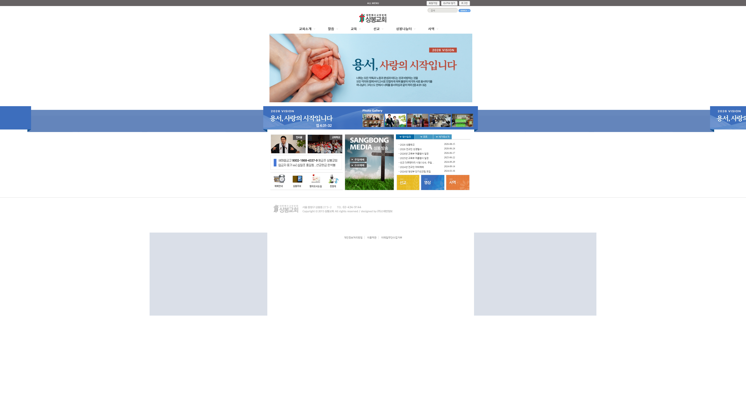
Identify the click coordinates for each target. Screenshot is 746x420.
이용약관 (371, 237)
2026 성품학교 (407, 144)
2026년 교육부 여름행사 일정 (414, 153)
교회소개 (305, 29)
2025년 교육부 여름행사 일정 (414, 158)
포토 (425, 136)
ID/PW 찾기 (449, 3)
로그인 (464, 3)
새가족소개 (443, 136)
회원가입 (433, 3)
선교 (376, 29)
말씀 (331, 29)
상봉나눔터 (404, 29)
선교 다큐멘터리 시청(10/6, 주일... (417, 162)
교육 (354, 29)
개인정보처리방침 (353, 237)
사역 (431, 29)
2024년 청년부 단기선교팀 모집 (415, 171)
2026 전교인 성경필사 (411, 149)
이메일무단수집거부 (391, 237)
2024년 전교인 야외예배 (412, 167)
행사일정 (406, 136)
